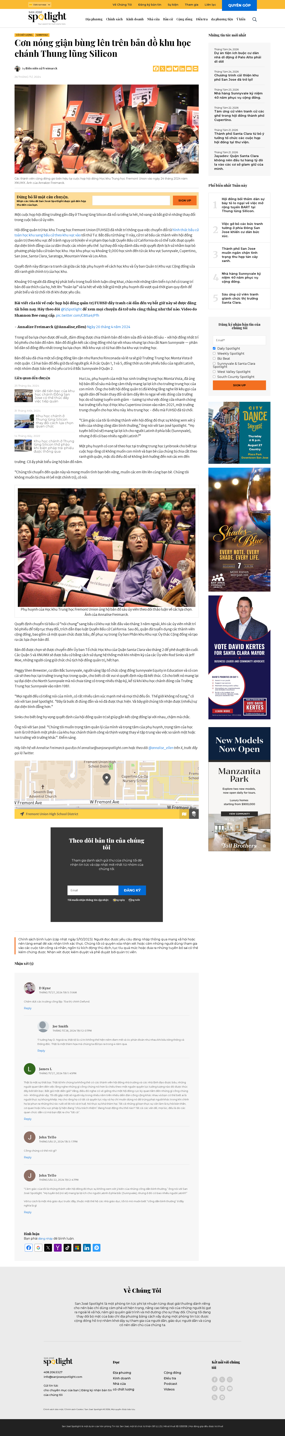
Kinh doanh (122, 1378)
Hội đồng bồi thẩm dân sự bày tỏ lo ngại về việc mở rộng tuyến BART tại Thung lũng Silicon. (243, 205)
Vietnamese (39, 4)
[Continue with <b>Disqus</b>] (96, 1248)
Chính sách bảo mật (53, 1409)
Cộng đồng (172, 1373)
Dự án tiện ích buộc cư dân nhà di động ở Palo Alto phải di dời (237, 57)
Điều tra (170, 1378)
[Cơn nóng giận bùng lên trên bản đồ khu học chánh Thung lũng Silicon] (107, 128)
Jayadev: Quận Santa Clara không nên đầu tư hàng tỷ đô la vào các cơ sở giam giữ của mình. (238, 162)
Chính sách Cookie (74, 1409)
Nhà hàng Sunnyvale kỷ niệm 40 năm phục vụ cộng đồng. (238, 95)
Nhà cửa (119, 1384)
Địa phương (122, 1373)
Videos (169, 1389)
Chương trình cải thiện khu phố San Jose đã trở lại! (236, 77)
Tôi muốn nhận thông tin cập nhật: (88, 900)
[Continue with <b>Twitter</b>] (48, 1248)
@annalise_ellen (161, 748)
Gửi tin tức (51, 1385)
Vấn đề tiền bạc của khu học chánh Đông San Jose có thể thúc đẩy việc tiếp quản (55, 396)
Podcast (170, 1384)
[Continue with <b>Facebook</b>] (29, 1248)
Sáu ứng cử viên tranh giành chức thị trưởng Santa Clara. (240, 298)
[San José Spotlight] (51, 18)
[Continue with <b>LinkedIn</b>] (87, 1248)
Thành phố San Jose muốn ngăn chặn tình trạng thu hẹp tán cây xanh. (240, 255)
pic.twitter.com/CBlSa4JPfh (77, 315)
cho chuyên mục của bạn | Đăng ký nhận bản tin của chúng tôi (78, 1392)
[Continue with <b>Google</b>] (38, 1248)
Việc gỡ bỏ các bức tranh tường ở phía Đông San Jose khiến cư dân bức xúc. (242, 230)
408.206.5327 (53, 1372)
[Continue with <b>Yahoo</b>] (58, 1248)
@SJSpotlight (71, 309)
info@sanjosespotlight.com (63, 1377)
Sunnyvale (42, 35)
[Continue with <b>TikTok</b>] (67, 1248)
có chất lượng (24, 35)
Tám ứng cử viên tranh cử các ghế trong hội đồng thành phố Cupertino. (239, 116)
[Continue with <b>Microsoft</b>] (77, 1248)
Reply (28, 1008)
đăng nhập (45, 1238)
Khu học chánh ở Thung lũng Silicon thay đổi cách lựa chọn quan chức (54, 421)
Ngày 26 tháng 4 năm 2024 (108, 327)
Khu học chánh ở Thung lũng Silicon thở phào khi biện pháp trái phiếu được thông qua (54, 446)
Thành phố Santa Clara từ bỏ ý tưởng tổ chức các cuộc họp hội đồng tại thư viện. (239, 138)
